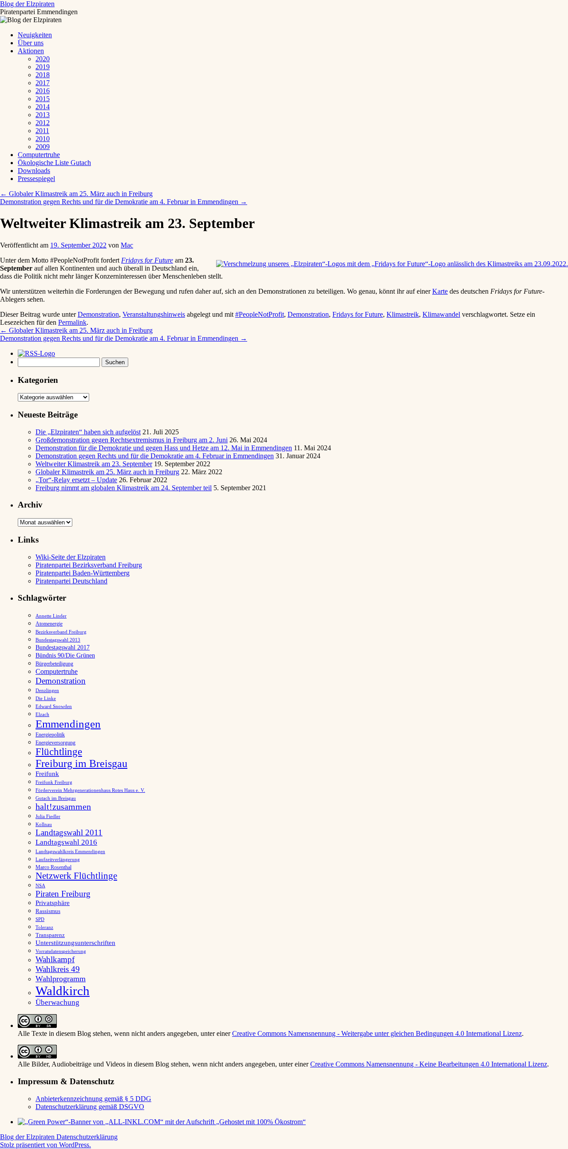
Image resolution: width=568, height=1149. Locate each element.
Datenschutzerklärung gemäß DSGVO (90, 1106)
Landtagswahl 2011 (69, 832)
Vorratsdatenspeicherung (61, 951)
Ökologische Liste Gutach (54, 162)
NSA (40, 885)
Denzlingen (47, 690)
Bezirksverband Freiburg (61, 632)
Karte (440, 291)
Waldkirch (63, 991)
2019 (43, 67)
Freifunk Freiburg (54, 782)
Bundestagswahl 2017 (63, 647)
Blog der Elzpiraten (27, 4)
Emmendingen (68, 724)
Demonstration (98, 314)
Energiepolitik (50, 735)
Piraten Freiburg (63, 893)
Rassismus (48, 911)
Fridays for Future (147, 260)
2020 (43, 59)
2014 (43, 106)
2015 (43, 98)
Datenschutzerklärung (87, 1137)
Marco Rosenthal (53, 867)
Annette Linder (51, 615)
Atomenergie (49, 624)
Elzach (42, 714)
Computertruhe (39, 154)
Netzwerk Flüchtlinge (76, 876)
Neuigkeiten (35, 35)
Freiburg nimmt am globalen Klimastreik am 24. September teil (124, 488)
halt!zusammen (63, 806)
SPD (40, 919)
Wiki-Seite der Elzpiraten (71, 557)
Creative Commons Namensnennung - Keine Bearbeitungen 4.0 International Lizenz (428, 1064)
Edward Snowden (54, 706)
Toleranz (44, 927)
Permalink (72, 322)
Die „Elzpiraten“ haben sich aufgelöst (88, 432)
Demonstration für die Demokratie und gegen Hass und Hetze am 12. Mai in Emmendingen (164, 448)
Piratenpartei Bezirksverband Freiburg (89, 565)
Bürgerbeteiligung (54, 664)
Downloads (34, 170)
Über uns (30, 43)
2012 (43, 122)
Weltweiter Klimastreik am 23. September (94, 464)
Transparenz (50, 935)
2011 (42, 130)
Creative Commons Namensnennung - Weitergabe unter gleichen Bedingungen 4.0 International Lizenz (377, 1033)
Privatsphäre (53, 902)
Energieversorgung (55, 743)
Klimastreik (403, 314)
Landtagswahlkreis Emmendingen (70, 851)
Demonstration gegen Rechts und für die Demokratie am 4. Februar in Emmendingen (123, 201)
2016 (43, 90)
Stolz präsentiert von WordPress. (45, 1145)
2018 (43, 75)
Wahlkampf (55, 959)
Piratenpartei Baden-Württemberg (83, 573)
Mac (127, 245)
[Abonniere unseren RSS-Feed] (38, 353)
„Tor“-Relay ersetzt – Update (76, 480)
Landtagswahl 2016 (66, 842)
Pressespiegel (36, 178)
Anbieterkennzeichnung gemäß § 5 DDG (93, 1098)
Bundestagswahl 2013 (58, 639)
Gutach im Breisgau (56, 798)
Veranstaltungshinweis (153, 314)
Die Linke (46, 698)
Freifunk (47, 773)
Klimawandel (441, 314)
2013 (43, 114)
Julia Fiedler (48, 816)
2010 (43, 138)
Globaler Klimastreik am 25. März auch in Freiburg (76, 193)
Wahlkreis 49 (58, 969)
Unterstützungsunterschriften (75, 942)
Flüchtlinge (59, 751)
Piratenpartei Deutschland (71, 581)
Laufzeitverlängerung (58, 859)
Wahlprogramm (61, 978)
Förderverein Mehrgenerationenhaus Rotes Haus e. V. (90, 790)
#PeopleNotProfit (259, 314)
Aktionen (31, 51)
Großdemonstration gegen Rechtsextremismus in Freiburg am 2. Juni (132, 440)
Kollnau (44, 824)
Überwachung (57, 1002)
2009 (43, 146)
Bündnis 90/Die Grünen (65, 655)
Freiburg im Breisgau (81, 763)
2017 (43, 83)
